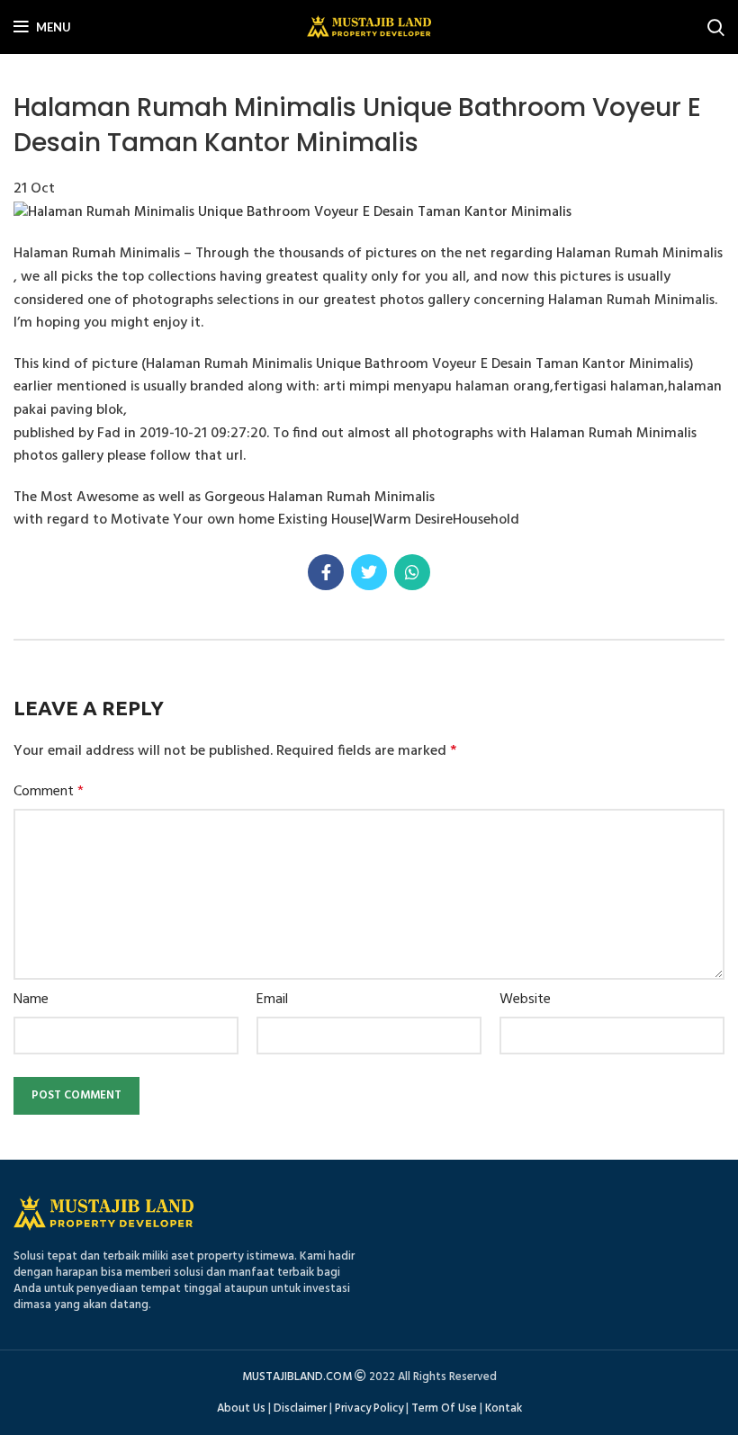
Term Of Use (444, 1408)
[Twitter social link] (369, 572)
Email (272, 1000)
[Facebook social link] (326, 572)
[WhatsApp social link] (412, 572)
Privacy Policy (369, 1408)
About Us (241, 1408)
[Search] (716, 27)
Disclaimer (300, 1408)
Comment (49, 792)
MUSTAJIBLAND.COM (297, 1377)
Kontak (503, 1408)
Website (525, 1000)
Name (31, 1000)
